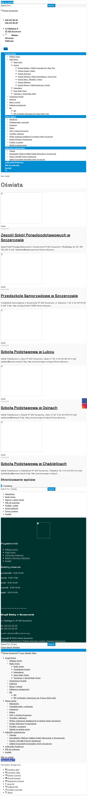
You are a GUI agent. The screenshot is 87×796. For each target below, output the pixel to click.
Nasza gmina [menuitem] (10, 700)
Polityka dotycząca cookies (34, 641)
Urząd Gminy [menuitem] (10, 658)
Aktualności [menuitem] (14, 703)
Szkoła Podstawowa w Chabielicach (34, 463)
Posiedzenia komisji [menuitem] (22, 669)
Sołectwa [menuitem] (13, 683)
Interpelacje (18, 88)
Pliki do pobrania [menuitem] (12, 749)
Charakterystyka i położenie (19, 122)
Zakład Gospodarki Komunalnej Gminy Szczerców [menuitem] (30, 743)
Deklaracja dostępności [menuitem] (19, 689)
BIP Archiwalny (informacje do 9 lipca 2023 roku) (31, 114)
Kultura (11, 128)
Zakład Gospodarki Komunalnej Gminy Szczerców (27, 159)
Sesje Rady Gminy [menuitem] (21, 675)
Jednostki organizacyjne (15, 148)
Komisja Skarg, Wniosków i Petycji (30, 79)
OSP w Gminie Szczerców (18, 131)
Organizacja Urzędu (16, 96)
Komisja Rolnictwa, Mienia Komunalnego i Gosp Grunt (37, 76)
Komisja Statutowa (24, 82)
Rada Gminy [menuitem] (14, 663)
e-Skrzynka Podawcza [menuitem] (14, 746)
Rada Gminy (13, 59)
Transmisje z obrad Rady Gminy (25, 94)
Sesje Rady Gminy (20, 91)
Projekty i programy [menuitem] (17, 726)
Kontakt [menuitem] (8, 752)
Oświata (12, 151)
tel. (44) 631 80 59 (9, 628)
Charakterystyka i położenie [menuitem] (21, 706)
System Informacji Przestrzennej (20, 139)
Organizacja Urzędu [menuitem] (17, 680)
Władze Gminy (14, 56)
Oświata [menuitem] (12, 735)
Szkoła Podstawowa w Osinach (29, 407)
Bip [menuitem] (10, 692)
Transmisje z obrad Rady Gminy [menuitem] (27, 678)
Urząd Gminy (10, 53)
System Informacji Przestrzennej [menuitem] (22, 723)
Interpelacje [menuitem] (19, 672)
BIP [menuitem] (15, 695)
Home (2, 176)
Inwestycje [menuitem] (13, 709)
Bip (10, 108)
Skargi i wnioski (14, 102)
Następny (8, 485)
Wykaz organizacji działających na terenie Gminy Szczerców (31, 136)
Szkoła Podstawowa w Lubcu (27, 351)
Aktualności (13, 119)
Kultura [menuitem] (12, 712)
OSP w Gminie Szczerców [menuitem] (20, 715)
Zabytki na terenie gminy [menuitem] (19, 729)
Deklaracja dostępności (17, 105)
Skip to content (7, 2)
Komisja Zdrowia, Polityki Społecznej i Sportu (34, 85)
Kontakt (8, 168)
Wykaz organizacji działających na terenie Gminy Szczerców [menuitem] (35, 720)
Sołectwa (12, 99)
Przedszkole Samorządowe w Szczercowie (39, 295)
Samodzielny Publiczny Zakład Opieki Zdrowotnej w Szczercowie (32, 154)
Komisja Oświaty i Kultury (26, 71)
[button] (6, 170)
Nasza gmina (10, 116)
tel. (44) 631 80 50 (9, 625)
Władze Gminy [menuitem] (15, 660)
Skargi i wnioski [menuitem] (15, 686)
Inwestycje (13, 125)
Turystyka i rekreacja (16, 134)
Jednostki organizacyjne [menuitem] (15, 732)
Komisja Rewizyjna (24, 74)
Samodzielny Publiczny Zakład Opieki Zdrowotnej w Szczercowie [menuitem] (37, 738)
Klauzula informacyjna (56, 641)
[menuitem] (45, 83)
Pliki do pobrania (12, 165)
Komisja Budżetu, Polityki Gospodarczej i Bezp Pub (36, 68)
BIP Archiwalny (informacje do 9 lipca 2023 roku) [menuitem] (35, 698)
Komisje (16, 65)
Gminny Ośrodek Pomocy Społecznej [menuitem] (25, 740)
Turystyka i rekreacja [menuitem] (17, 718)
